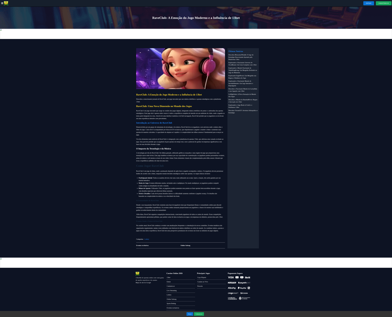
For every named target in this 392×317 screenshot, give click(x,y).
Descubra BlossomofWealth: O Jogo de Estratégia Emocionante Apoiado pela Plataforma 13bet (240, 57)
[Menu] (2, 3)
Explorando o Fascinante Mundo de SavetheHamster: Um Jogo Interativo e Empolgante (240, 83)
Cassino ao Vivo (202, 282)
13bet (168, 277)
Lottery (146, 239)
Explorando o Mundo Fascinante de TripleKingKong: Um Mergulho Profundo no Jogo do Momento (242, 70)
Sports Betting (171, 303)
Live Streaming (172, 290)
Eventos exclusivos (173, 308)
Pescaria (200, 286)
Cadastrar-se (171, 286)
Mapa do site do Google (143, 282)
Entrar (169, 282)
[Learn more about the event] (196, 34)
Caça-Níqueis (201, 277)
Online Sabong (171, 299)
